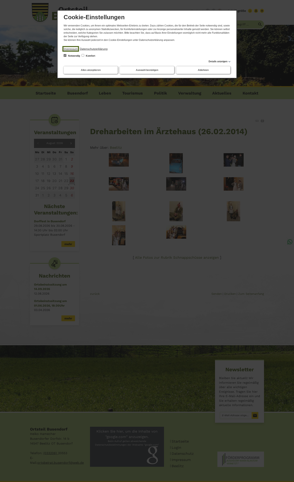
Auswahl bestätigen (147, 70)
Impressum (71, 48)
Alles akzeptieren (91, 70)
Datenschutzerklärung (94, 48)
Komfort (90, 55)
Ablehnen (203, 70)
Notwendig (74, 55)
